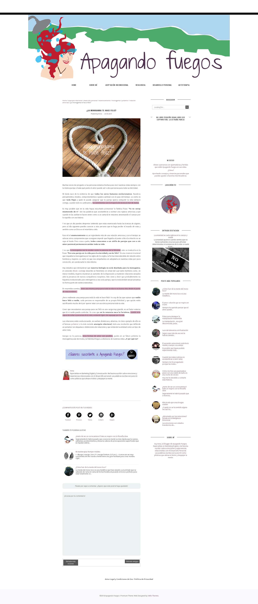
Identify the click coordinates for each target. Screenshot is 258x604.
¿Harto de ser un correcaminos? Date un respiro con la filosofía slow (102, 436)
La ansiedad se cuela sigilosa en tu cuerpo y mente (170, 236)
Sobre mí (93, 85)
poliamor (75, 324)
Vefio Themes (153, 596)
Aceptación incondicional (116, 85)
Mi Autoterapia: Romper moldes (88, 452)
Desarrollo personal (162, 85)
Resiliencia (140, 85)
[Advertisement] (49, 6)
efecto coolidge (79, 271)
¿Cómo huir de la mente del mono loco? (91, 467)
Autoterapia (183, 85)
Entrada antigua (132, 561)
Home (74, 85)
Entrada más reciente (71, 562)
